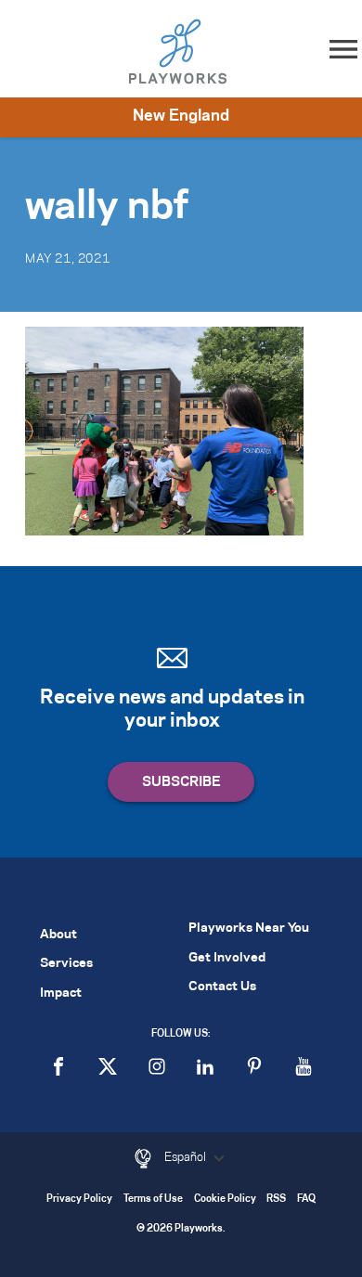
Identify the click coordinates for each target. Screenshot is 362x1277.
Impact (61, 993)
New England (181, 116)
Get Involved (226, 958)
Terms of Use (153, 1199)
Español (186, 1157)
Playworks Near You (248, 928)
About (58, 935)
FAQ (306, 1199)
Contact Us (222, 987)
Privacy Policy (79, 1199)
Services (66, 964)
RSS (276, 1199)
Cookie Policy (225, 1199)
